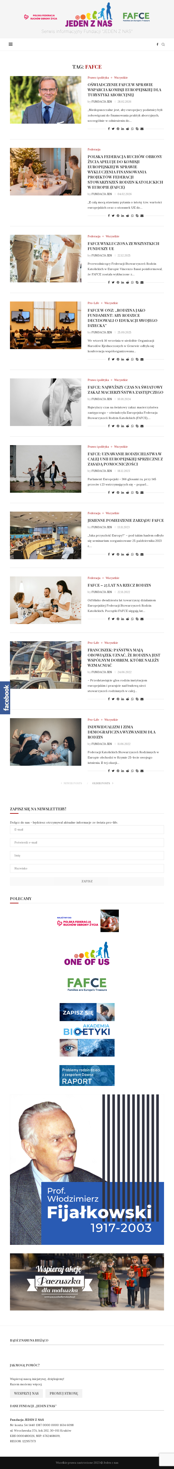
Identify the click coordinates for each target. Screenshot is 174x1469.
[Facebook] (157, 44)
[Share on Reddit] (127, 129)
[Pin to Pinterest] (118, 129)
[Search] (163, 44)
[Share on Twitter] (113, 129)
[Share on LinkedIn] (122, 129)
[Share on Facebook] (109, 129)
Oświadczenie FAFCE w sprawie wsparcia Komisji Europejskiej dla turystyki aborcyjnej (124, 89)
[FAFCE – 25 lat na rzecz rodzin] (45, 600)
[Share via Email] (141, 129)
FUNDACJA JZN (101, 101)
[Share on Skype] (137, 129)
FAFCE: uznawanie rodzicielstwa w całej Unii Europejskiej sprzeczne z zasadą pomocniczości (125, 459)
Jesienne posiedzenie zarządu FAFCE (126, 520)
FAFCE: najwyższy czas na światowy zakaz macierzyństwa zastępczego (125, 390)
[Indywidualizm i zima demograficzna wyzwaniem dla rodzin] (45, 742)
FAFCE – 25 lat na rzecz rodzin (119, 585)
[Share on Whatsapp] (132, 129)
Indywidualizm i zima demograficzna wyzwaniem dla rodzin (122, 732)
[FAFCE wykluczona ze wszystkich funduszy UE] (45, 258)
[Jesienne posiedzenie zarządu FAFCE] (45, 535)
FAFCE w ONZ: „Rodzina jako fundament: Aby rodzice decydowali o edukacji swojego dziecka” (122, 318)
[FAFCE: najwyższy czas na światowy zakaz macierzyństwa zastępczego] (45, 402)
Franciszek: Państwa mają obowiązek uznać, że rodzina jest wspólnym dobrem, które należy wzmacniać (124, 657)
